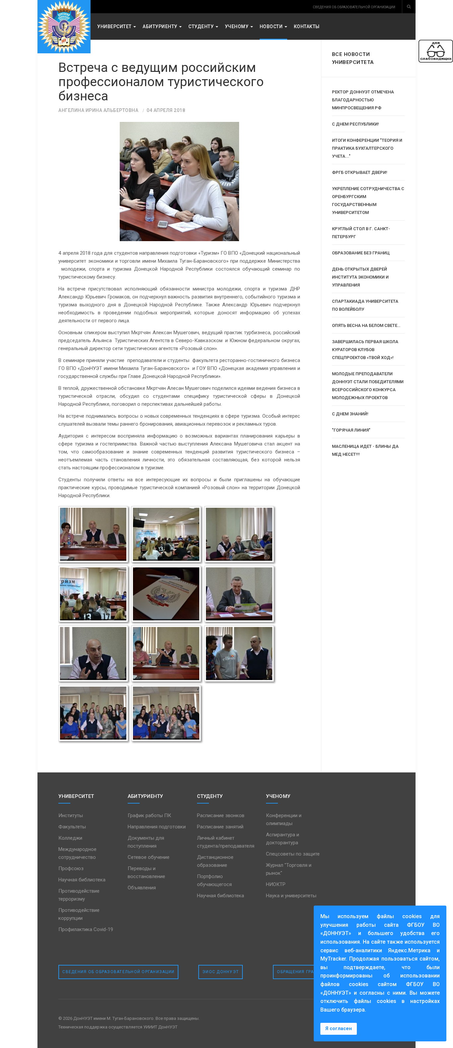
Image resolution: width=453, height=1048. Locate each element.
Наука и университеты (291, 896)
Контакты (307, 26)
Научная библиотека (81, 880)
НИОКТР (276, 884)
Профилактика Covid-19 (85, 929)
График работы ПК (149, 815)
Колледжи (70, 838)
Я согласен (338, 1028)
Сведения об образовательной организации (118, 971)
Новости (272, 26)
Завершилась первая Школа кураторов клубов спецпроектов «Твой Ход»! (365, 349)
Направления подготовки (157, 827)
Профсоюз (71, 868)
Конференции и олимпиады (283, 819)
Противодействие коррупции (78, 914)
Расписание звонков (220, 815)
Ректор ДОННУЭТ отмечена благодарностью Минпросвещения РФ (363, 99)
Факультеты (72, 827)
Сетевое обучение (148, 857)
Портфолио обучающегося (214, 880)
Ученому (237, 26)
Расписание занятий (220, 827)
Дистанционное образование (215, 861)
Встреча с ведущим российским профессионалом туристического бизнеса (161, 82)
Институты (70, 815)
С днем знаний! (350, 413)
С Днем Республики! (355, 124)
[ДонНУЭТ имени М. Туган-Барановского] (64, 26)
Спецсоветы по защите (293, 854)
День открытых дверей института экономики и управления (360, 277)
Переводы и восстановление (146, 872)
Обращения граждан (302, 971)
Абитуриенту (160, 26)
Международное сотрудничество (77, 853)
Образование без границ (361, 252)
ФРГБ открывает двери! (359, 172)
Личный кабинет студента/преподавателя (225, 842)
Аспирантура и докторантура (282, 839)
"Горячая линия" (351, 430)
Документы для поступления (146, 842)
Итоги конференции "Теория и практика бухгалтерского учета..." (367, 148)
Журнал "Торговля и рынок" (288, 869)
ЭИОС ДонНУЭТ (220, 971)
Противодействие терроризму (78, 895)
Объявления (142, 888)
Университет (115, 26)
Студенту (201, 26)
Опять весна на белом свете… (366, 325)
